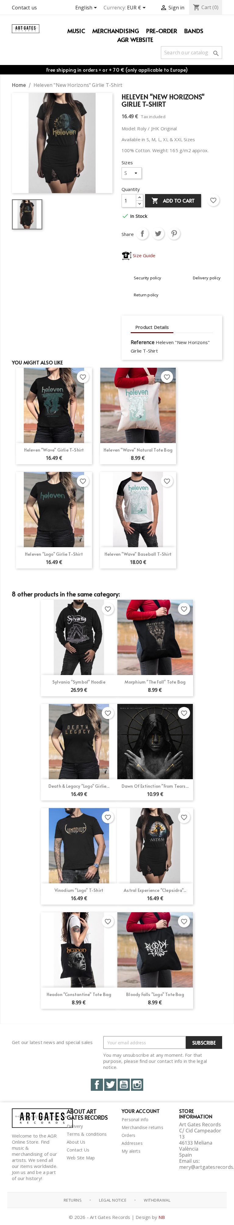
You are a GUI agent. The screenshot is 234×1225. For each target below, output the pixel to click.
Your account (141, 1110)
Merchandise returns (142, 1127)
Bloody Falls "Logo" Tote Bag (155, 994)
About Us (76, 1142)
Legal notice (112, 1200)
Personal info (135, 1119)
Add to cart (173, 200)
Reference (142, 342)
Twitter (110, 1085)
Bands (193, 31)
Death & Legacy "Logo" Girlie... (78, 786)
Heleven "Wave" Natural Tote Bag (138, 450)
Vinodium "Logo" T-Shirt (79, 890)
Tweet (158, 233)
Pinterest (174, 233)
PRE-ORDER (161, 31)
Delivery (75, 1126)
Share (142, 233)
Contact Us (78, 1150)
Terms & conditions (87, 1134)
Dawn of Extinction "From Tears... (155, 786)
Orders (128, 1135)
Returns (73, 1200)
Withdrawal (157, 1200)
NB (161, 1217)
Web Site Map (81, 1158)
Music (76, 31)
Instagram (137, 1085)
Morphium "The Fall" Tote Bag (155, 682)
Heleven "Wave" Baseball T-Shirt (138, 554)
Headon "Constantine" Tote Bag (79, 994)
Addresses (132, 1143)
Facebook (97, 1085)
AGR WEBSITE (135, 39)
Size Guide (143, 255)
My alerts (131, 1151)
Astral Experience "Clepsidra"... (155, 890)
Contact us (24, 7)
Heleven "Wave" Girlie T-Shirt (54, 450)
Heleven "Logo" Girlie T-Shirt (54, 554)
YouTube (124, 1085)
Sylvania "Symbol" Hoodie (78, 682)
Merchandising (115, 31)
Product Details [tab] (152, 327)
